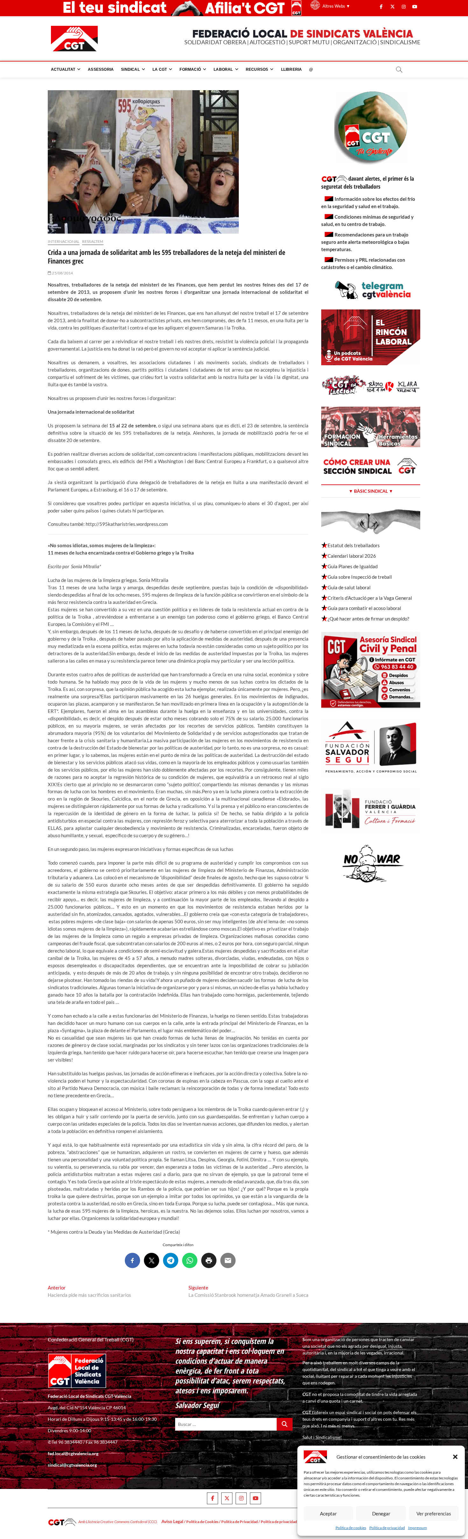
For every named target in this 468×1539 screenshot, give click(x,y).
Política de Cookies (202, 1521)
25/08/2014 (62, 273)
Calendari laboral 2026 (352, 556)
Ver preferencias (433, 1513)
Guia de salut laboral (349, 587)
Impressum (417, 1527)
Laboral (223, 69)
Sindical (130, 69)
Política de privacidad (387, 1527)
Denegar (381, 1513)
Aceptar (328, 1513)
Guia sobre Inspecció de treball (360, 577)
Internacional (64, 241)
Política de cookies (351, 1527)
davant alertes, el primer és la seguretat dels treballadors (367, 182)
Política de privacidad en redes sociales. (293, 1521)
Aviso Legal (172, 1521)
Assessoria (101, 69)
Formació (190, 69)
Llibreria (291, 69)
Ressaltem (92, 241)
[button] (455, 1457)
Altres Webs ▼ (336, 6)
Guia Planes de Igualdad (353, 566)
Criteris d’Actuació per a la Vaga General (370, 598)
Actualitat (63, 69)
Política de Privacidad (239, 1521)
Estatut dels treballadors (354, 545)
